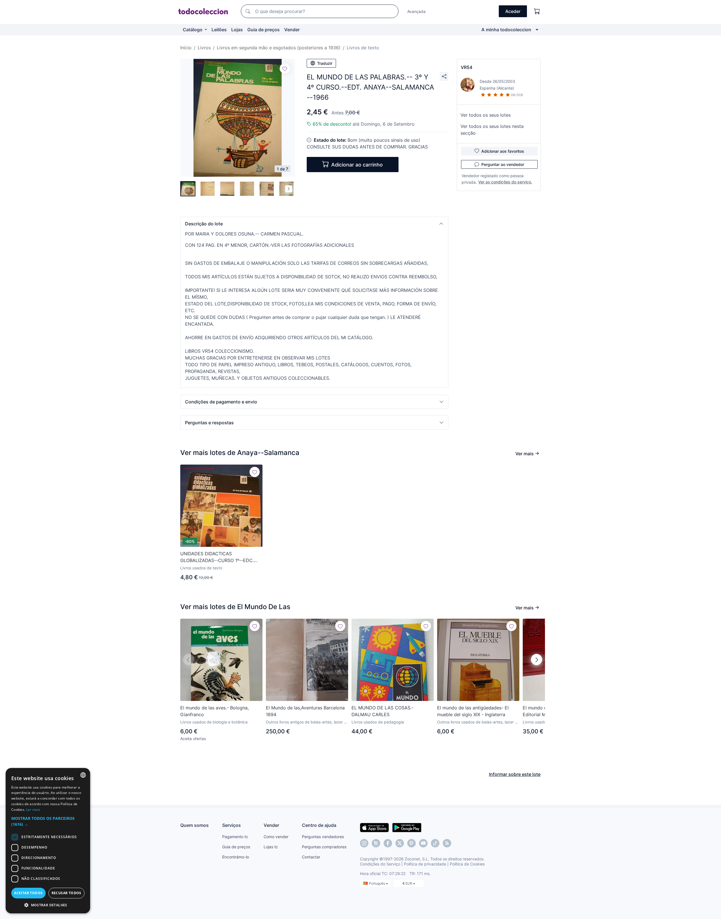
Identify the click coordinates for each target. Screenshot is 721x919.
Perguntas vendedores (323, 836)
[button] (314, 223)
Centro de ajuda (319, 825)
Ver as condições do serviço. (505, 181)
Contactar (311, 856)
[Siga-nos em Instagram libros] (376, 843)
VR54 (466, 67)
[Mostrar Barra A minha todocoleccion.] (536, 29)
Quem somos (194, 825)
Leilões (219, 29)
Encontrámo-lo (235, 856)
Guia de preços (263, 29)
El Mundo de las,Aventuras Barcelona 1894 (305, 711)
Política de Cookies (467, 864)
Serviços (231, 825)
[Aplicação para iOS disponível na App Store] (374, 827)
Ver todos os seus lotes (485, 115)
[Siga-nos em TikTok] (435, 843)
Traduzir (324, 63)
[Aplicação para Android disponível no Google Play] (406, 827)
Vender (292, 29)
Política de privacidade (425, 864)
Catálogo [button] (193, 29)
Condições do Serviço (380, 864)
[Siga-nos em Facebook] (388, 843)
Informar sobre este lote (514, 774)
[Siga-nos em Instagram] (364, 843)
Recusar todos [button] (66, 893)
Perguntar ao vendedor (502, 164)
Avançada (416, 11)
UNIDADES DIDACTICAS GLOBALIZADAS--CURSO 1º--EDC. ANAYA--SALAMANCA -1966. (217, 557)
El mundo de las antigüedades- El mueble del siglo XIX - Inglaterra (473, 711)
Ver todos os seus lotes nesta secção (492, 129)
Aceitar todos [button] (28, 893)
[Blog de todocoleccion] (447, 843)
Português (377, 883)
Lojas (237, 29)
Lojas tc (271, 846)
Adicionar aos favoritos (502, 151)
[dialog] (48, 840)
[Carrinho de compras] (537, 11)
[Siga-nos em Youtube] (423, 843)
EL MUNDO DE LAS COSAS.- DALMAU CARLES (382, 711)
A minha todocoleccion (506, 29)
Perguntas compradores (324, 846)
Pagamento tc (235, 836)
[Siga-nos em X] (399, 843)
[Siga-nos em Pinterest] (411, 843)
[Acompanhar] (285, 68)
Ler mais (33, 809)
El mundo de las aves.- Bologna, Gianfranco (214, 711)
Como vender (276, 836)
